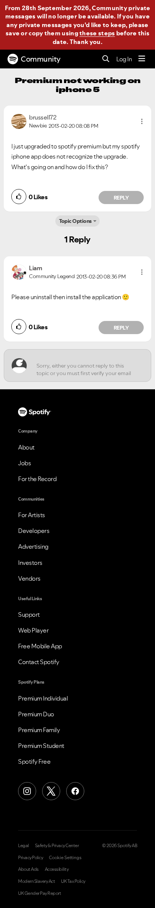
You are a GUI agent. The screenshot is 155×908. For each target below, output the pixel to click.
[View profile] (18, 121)
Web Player (33, 630)
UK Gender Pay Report (39, 893)
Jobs (24, 463)
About (26, 447)
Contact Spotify (38, 662)
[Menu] (141, 59)
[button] (141, 121)
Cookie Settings (65, 858)
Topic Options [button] (75, 221)
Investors (30, 562)
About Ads (28, 869)
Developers (33, 531)
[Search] (106, 59)
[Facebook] (75, 791)
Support (29, 614)
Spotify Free (34, 761)
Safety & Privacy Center (57, 846)
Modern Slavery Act (36, 881)
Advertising (33, 546)
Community (41, 59)
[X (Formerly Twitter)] (51, 791)
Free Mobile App (40, 646)
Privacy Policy (30, 858)
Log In (124, 59)
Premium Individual (43, 698)
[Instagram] (27, 791)
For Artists (31, 515)
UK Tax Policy (73, 881)
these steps (97, 33)
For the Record (37, 479)
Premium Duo (36, 714)
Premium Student (41, 746)
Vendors (29, 578)
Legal (23, 846)
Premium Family (39, 730)
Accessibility (57, 869)
